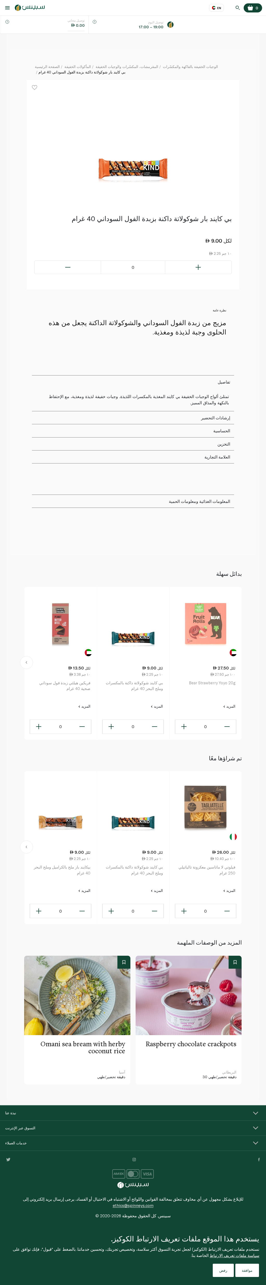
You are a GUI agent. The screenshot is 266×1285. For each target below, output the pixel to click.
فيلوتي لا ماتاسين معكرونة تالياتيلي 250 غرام (206, 870)
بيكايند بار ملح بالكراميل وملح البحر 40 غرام (62, 870)
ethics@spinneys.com (133, 1205)
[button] (26, 663)
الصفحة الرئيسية (47, 66)
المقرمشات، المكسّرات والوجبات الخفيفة (127, 66)
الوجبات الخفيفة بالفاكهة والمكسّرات (190, 66)
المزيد (230, 706)
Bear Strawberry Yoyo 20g (212, 682)
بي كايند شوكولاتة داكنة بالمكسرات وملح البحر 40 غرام (134, 685)
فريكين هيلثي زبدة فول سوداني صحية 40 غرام (64, 685)
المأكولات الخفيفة (77, 66)
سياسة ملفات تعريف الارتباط (234, 1255)
